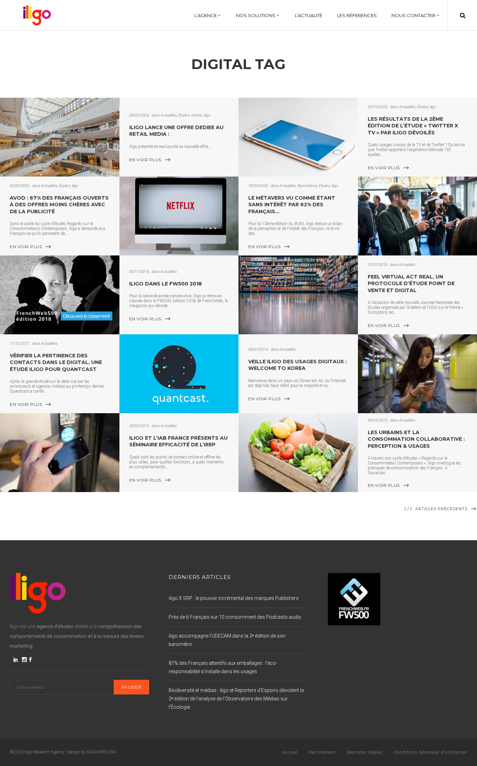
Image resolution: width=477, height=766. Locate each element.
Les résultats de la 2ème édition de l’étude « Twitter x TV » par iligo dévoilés (413, 126)
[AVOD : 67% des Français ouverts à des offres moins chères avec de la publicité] (179, 216)
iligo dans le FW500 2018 (165, 284)
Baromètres (307, 186)
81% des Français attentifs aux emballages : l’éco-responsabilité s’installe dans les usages (223, 667)
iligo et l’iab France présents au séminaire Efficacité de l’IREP (178, 441)
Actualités (169, 115)
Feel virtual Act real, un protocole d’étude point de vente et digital (411, 283)
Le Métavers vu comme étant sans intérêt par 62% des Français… (291, 205)
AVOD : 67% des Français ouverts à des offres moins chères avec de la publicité (59, 205)
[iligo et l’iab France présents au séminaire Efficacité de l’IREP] (59, 452)
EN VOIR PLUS (145, 159)
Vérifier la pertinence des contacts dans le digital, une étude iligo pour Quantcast (56, 362)
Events (196, 115)
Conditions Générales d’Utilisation (430, 752)
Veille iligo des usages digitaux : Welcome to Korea (297, 364)
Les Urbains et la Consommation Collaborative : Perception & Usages (416, 439)
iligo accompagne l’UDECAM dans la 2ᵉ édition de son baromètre (227, 640)
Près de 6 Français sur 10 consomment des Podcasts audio (235, 617)
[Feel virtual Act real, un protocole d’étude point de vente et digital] (298, 294)
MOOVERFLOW (101, 752)
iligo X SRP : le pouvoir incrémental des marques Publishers (234, 598)
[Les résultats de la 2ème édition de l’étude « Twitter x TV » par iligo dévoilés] (298, 137)
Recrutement (322, 752)
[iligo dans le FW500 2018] (59, 294)
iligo (207, 115)
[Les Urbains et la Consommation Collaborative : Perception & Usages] (298, 452)
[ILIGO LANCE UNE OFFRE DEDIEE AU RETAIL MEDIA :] (59, 137)
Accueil (290, 752)
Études (184, 115)
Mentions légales (365, 752)
